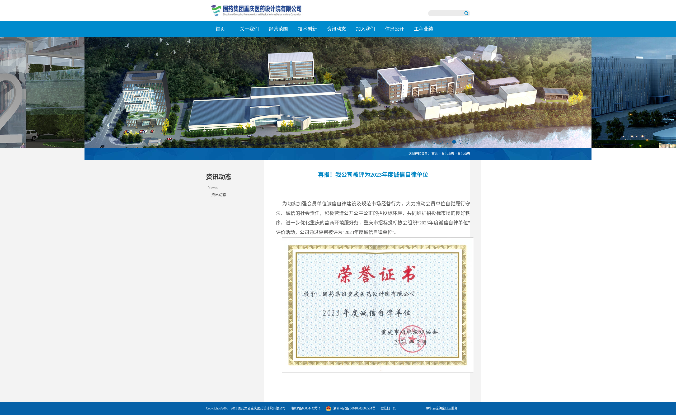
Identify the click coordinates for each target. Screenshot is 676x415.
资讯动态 (447, 153)
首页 (220, 29)
